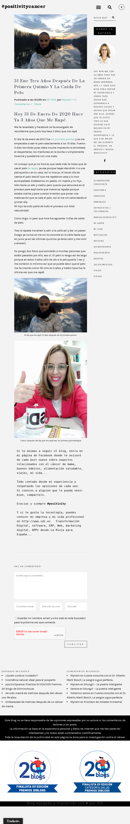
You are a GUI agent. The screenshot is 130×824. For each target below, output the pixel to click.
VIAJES (98, 270)
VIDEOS (98, 276)
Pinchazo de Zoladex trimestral (103, 701)
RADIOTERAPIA (102, 253)
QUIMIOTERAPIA (102, 247)
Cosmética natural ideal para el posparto (30, 680)
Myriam (66, 99)
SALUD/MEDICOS (103, 265)
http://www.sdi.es (36, 521)
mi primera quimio (63, 139)
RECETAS (99, 259)
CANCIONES (100, 190)
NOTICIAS (99, 241)
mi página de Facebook (34, 455)
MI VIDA (51, 99)
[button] (98, 7)
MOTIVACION (100, 235)
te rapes (33, 168)
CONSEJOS (99, 196)
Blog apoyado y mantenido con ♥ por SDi (65, 803)
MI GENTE (99, 223)
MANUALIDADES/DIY (105, 217)
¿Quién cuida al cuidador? (21, 675)
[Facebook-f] (121, 7)
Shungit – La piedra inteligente (103, 684)
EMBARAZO (100, 202)
